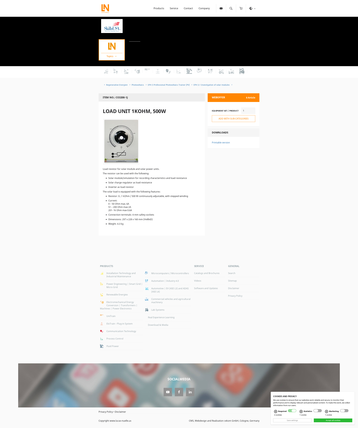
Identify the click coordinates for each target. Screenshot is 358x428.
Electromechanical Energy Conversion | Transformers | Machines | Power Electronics (118, 305)
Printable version (221, 142)
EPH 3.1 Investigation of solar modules (212, 85)
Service (174, 8)
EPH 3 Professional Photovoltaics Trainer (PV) (169, 85)
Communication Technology (121, 331)
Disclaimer (233, 288)
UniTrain (111, 316)
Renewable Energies (117, 294)
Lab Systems (157, 309)
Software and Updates (206, 288)
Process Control (114, 338)
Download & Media (158, 324)
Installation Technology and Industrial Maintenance (121, 275)
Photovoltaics (138, 85)
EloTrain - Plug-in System (119, 323)
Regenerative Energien (117, 85)
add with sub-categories (234, 118)
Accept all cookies (333, 420)
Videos (197, 280)
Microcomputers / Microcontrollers (170, 273)
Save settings (292, 420)
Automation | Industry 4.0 (165, 280)
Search (231, 273)
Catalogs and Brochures (207, 273)
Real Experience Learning (161, 317)
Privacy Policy (235, 295)
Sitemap (232, 280)
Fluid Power (112, 346)
